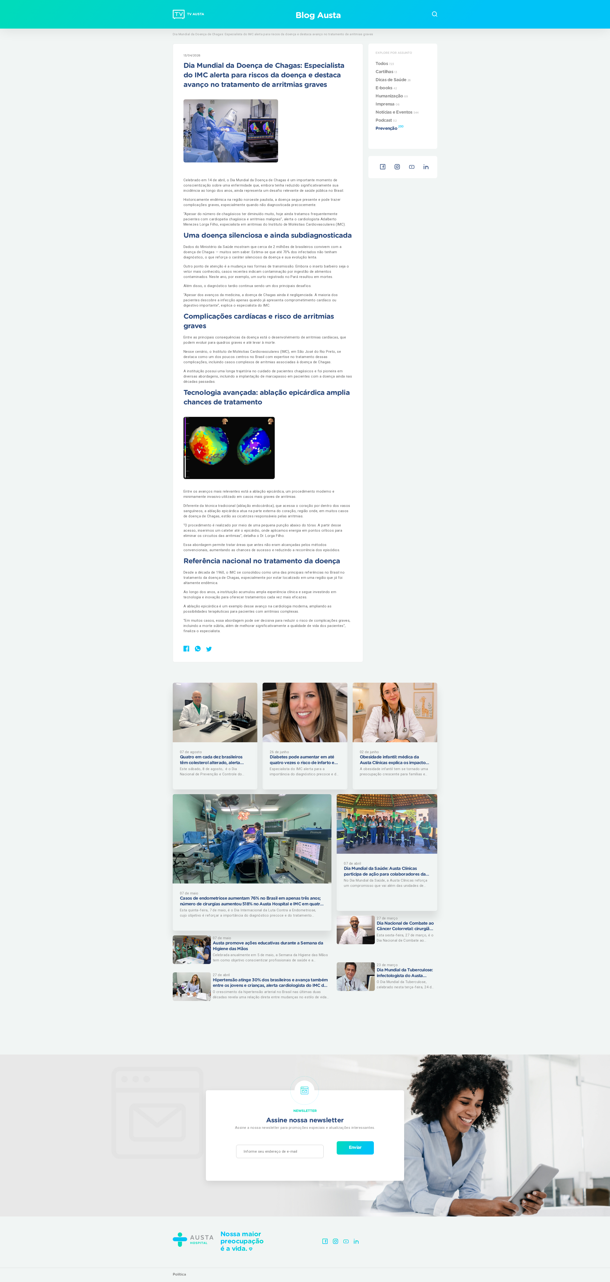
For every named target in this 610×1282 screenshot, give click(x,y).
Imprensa (387, 104)
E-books (386, 88)
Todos (385, 64)
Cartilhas (386, 72)
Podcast (386, 120)
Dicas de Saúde (393, 80)
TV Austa (195, 14)
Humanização (392, 96)
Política (179, 1274)
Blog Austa (318, 15)
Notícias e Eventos (397, 112)
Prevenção (389, 128)
